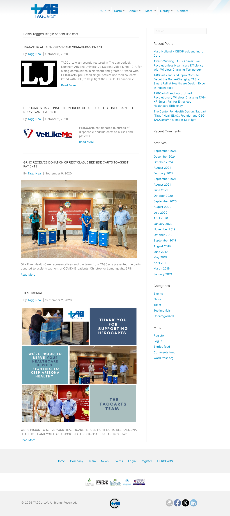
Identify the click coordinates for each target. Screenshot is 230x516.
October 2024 (163, 162)
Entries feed (162, 346)
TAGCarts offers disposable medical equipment (62, 46)
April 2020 (161, 218)
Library (165, 11)
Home (61, 461)
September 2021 (165, 179)
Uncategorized (164, 316)
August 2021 (162, 184)
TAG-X (102, 11)
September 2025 (165, 151)
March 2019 (162, 268)
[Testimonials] (79, 365)
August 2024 (162, 167)
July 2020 (160, 212)
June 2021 (161, 190)
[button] (108, 11)
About (133, 11)
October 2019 (163, 235)
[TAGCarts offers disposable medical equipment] (39, 73)
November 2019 (164, 229)
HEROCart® (165, 461)
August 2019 (162, 246)
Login (132, 461)
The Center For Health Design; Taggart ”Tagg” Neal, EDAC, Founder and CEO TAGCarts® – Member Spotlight (180, 115)
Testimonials (34, 293)
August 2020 (162, 207)
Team (157, 305)
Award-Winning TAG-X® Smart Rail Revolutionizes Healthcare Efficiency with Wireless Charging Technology (178, 65)
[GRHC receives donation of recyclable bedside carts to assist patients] (79, 218)
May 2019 (160, 257)
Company (76, 461)
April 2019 (160, 263)
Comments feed (164, 352)
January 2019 (163, 274)
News (157, 299)
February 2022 (164, 173)
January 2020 (163, 223)
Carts (118, 11)
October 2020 (163, 195)
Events (158, 293)
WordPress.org (164, 358)
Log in (158, 341)
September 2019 (165, 240)
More (148, 11)
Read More (68, 85)
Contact (182, 11)
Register (159, 335)
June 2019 (161, 252)
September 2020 (165, 201)
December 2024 (165, 156)
